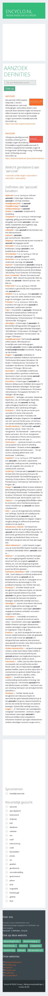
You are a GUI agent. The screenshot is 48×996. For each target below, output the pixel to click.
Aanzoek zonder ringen (15, 175)
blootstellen (14, 852)
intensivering (15, 843)
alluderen (13, 827)
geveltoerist (14, 868)
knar (11, 884)
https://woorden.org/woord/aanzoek (20, 124)
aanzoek (10, 96)
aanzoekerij (20, 178)
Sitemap (21, 950)
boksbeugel (14, 893)
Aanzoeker (9, 178)
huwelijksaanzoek (17, 793)
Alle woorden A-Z (35, 950)
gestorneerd (15, 876)
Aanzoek (10, 133)
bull (11, 823)
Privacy (19, 984)
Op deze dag (9, 950)
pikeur (12, 880)
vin (11, 860)
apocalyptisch (15, 811)
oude (12, 847)
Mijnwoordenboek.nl (13, 962)
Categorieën (36, 946)
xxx (11, 835)
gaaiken (13, 864)
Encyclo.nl (8, 967)
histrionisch (14, 815)
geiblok (12, 897)
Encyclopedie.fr (11, 975)
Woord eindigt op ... (31, 941)
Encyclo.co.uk (10, 970)
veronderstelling (16, 872)
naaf (11, 839)
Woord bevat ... (10, 946)
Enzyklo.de (9, 973)
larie (11, 901)
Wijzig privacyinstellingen (33, 984)
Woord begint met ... (12, 941)
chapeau (13, 819)
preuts (12, 856)
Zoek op (9, 88)
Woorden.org (10, 965)
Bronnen (23, 946)
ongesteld (14, 888)
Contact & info (24, 987)
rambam (13, 831)
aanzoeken (31, 175)
